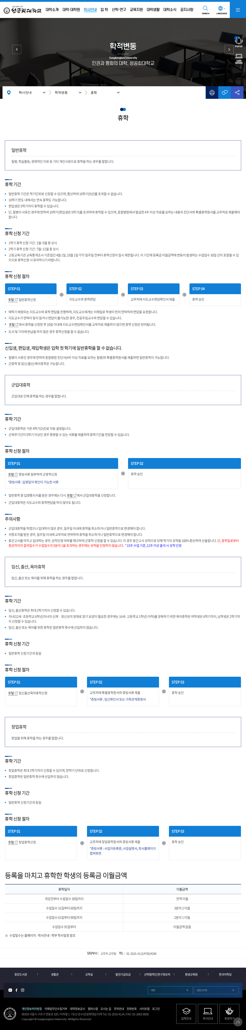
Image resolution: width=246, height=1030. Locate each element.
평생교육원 (191, 974)
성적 (16, 49)
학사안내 (25, 92)
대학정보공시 (77, 1008)
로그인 (156, 1008)
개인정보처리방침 (32, 1008)
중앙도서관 (20, 974)
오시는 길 (105, 1008)
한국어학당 (225, 974)
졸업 (229, 49)
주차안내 (119, 1008)
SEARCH (205, 13)
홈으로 (9, 92)
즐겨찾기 (224, 92)
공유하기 (237, 92)
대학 (153, 990)
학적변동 (61, 92)
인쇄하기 (212, 92)
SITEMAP (238, 10)
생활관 (55, 974)
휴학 (94, 92)
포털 (11, 299)
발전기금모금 (123, 974)
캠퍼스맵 (93, 1008)
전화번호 (132, 1008)
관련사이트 (202, 990)
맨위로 (237, 1021)
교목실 (89, 974)
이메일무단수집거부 (55, 1008)
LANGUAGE (221, 13)
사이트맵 (144, 1008)
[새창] (10, 990)
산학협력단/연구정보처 (157, 974)
